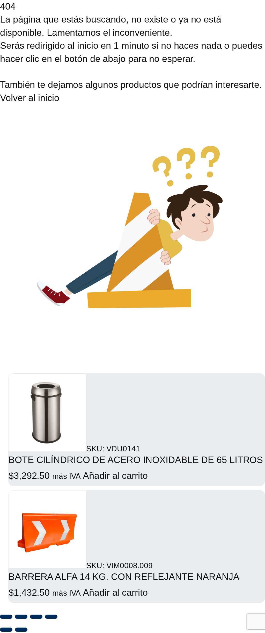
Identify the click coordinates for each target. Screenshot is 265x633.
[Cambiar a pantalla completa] (21, 617)
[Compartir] (36, 617)
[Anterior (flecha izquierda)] (6, 630)
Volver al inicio (29, 98)
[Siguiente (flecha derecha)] (21, 630)
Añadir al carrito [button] (115, 475)
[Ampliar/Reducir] (6, 617)
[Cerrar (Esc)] (51, 617)
